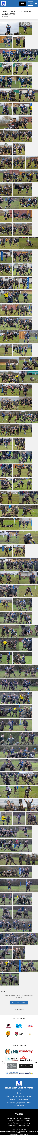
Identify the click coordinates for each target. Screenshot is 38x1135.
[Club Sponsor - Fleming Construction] (12, 1073)
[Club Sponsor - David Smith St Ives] (26, 1059)
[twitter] (20, 1093)
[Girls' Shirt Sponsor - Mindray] (26, 1052)
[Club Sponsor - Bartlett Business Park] (12, 1066)
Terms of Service (13, 1123)
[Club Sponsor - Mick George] (26, 1073)
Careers (10, 1121)
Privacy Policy (25, 1123)
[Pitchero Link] (19, 1114)
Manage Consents (24, 1125)
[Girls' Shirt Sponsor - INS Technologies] (12, 1052)
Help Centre (11, 1118)
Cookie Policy (12, 1125)
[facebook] (17, 1093)
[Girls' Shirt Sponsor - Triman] (12, 1059)
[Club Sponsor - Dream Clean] (26, 1066)
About (19, 1118)
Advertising (27, 1118)
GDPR (28, 1121)
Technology (19, 1121)
